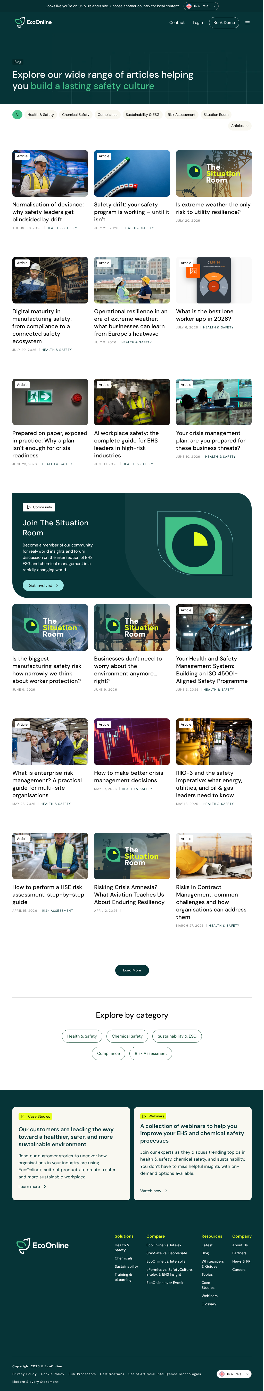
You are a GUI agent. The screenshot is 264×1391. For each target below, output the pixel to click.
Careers (238, 1269)
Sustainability (126, 1266)
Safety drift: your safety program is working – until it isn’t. (131, 212)
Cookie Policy (53, 1374)
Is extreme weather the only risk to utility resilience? (213, 208)
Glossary (209, 1304)
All (17, 114)
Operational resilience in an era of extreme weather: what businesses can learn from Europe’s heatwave (131, 322)
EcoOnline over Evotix (165, 1282)
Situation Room (216, 114)
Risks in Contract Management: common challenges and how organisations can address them (211, 901)
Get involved (40, 585)
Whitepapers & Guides (213, 1264)
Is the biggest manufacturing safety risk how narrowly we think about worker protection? (46, 669)
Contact (177, 22)
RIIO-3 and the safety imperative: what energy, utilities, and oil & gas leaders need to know (209, 784)
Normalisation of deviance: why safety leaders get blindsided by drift (48, 212)
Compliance (108, 114)
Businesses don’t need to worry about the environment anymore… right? (128, 669)
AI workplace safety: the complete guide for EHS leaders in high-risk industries (126, 444)
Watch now (150, 1191)
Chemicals (124, 1258)
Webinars (210, 1295)
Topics (207, 1274)
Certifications (112, 1374)
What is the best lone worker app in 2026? (205, 315)
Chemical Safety (75, 114)
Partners (239, 1253)
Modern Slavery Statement (35, 1382)
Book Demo (224, 22)
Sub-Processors (82, 1374)
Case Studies (208, 1285)
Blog (205, 1253)
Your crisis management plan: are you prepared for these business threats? (210, 440)
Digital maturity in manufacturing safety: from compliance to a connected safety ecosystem (42, 326)
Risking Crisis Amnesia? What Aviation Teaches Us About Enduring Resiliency (129, 894)
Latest (207, 1245)
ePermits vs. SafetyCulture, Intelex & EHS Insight (169, 1272)
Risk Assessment (181, 114)
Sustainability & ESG (143, 114)
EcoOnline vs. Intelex (163, 1245)
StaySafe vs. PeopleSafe (166, 1253)
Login (198, 22)
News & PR (241, 1261)
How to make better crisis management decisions (128, 776)
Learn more (29, 1186)
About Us (240, 1245)
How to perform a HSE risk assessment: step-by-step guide (48, 894)
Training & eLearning (123, 1277)
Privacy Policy (24, 1374)
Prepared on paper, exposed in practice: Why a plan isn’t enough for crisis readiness (49, 444)
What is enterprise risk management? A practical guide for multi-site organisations (47, 784)
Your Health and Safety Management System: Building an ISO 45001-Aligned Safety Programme (212, 669)
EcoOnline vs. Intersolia (166, 1261)
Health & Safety (41, 114)
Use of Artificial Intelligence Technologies (164, 1374)
